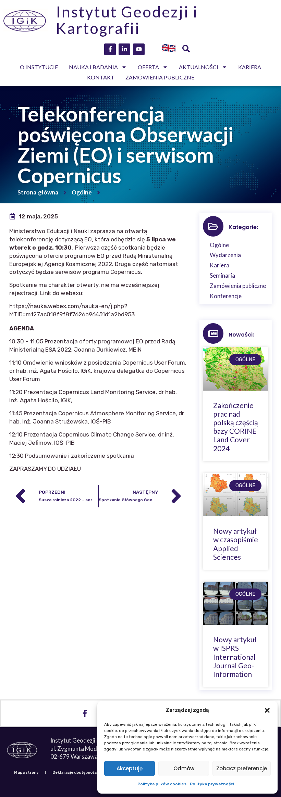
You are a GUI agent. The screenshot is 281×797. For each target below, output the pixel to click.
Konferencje (226, 296)
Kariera (249, 67)
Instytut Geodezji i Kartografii (127, 20)
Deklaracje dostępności (75, 772)
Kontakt (100, 77)
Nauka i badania (93, 67)
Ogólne (82, 192)
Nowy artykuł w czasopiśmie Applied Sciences (235, 544)
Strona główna (37, 192)
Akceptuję (130, 768)
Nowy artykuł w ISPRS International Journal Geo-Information (235, 656)
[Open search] (186, 49)
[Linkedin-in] (124, 49)
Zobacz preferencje (241, 768)
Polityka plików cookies (161, 784)
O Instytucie (39, 67)
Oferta (148, 67)
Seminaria (222, 275)
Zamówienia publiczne (159, 77)
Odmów (183, 768)
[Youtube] (139, 49)
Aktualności (198, 67)
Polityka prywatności (212, 784)
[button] (267, 710)
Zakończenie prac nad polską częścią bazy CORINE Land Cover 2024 (235, 427)
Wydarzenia (225, 254)
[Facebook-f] (110, 49)
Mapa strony (26, 772)
